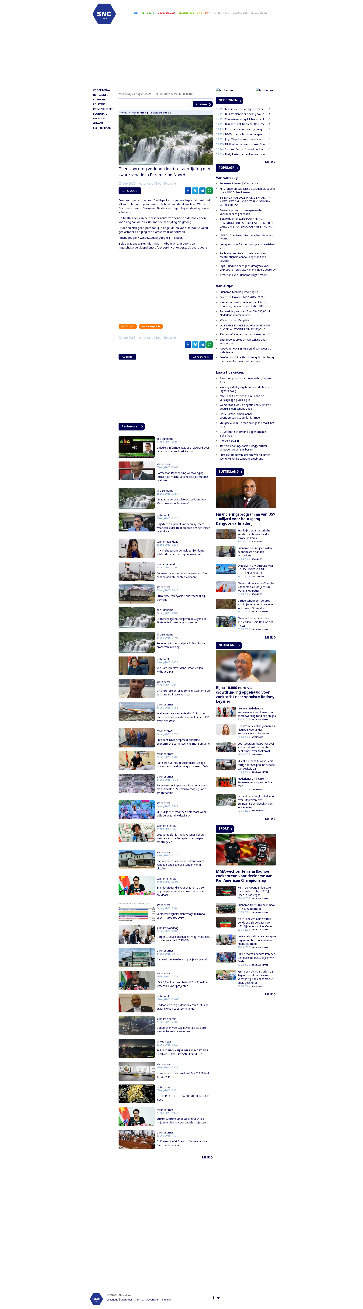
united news (164, 1041)
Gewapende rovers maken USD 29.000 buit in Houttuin (183, 1075)
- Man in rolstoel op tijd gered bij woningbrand (242, 109)
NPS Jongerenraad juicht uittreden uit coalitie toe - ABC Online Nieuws (247, 190)
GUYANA (98, 123)
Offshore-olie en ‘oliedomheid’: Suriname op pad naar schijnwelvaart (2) (183, 692)
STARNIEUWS (186, 13)
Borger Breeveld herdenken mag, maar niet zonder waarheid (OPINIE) (183, 938)
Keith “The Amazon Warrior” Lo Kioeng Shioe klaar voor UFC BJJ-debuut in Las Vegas (255, 922)
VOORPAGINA (101, 90)
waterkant (163, 515)
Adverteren (152, 1299)
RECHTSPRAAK (102, 128)
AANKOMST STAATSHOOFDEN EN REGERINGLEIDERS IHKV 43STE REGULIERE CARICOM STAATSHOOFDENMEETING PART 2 (247, 224)
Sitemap (166, 1299)
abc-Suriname (165, 438)
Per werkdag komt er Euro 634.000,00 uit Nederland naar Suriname (245, 313)
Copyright (112, 1299)
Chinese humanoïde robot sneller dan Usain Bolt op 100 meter (256, 621)
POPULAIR (99, 99)
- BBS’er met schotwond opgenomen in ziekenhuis (242, 134)
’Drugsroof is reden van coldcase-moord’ (244, 334)
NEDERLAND (228, 645)
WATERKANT (240, 13)
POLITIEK (99, 104)
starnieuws (163, 464)
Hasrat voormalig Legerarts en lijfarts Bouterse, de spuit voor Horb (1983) (243, 304)
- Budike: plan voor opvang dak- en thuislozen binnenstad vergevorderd (242, 114)
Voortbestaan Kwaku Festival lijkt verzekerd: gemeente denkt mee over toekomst (256, 747)
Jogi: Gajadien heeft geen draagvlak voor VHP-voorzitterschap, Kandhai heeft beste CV (248, 267)
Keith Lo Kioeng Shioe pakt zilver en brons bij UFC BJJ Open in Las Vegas (254, 891)
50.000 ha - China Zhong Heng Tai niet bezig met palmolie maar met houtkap (247, 359)
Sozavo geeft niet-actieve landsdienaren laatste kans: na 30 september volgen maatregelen (181, 838)
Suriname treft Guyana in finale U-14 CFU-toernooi (257, 906)
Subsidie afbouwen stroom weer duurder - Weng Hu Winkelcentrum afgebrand (245, 456)
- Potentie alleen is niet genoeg (239, 129)
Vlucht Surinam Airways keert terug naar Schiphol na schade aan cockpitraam (256, 764)
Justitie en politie (160, 112)
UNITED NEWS (221, 13)
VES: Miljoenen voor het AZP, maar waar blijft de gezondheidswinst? (181, 813)
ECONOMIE (100, 113)
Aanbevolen (130, 426)
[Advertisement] (181, 58)
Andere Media (259, 13)
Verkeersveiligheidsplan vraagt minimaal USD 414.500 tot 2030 (181, 915)
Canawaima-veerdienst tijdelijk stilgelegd (182, 959)
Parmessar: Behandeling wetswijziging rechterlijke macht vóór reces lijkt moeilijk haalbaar (182, 476)
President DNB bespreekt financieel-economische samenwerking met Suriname (183, 741)
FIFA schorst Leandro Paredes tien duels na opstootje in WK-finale (256, 957)
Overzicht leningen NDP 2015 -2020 (242, 297)
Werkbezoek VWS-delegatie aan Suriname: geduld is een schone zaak (245, 406)
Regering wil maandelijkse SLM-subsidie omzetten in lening (181, 645)
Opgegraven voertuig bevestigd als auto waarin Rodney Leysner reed (181, 1029)
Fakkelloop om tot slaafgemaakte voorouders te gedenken (241, 212)
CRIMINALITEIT (103, 109)
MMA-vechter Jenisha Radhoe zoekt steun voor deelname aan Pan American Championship (244, 876)
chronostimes (165, 704)
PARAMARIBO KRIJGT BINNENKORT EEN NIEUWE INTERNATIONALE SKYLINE (182, 1052)
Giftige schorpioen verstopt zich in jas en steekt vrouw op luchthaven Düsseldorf (256, 604)
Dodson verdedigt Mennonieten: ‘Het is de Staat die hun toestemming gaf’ (183, 1007)
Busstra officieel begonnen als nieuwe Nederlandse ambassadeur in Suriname (256, 729)
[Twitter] (218, 1297)
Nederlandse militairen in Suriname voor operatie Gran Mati (255, 782)
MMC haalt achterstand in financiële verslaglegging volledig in (242, 398)
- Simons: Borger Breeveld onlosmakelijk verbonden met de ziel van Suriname (242, 149)
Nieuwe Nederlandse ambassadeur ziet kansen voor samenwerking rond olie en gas (257, 712)
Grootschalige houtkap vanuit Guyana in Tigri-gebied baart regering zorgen (181, 620)
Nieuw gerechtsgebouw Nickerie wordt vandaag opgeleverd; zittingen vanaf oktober (180, 864)
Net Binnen (139, 112)
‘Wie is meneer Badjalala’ (235, 320)
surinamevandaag (167, 541)
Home (123, 112)
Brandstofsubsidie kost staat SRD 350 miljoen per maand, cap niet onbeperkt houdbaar (180, 891)
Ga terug (127, 356)
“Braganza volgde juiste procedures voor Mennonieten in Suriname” (182, 501)
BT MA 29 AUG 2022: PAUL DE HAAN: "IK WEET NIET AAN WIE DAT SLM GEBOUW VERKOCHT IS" (245, 201)
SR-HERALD (148, 13)
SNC (136, 13)
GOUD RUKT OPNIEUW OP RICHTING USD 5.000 (183, 1098)
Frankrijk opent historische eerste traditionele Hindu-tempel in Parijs (254, 534)
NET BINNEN (100, 94)
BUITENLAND (229, 471)
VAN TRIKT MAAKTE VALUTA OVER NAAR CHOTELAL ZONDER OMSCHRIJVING (245, 327)
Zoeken (201, 104)
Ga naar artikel (201, 356)
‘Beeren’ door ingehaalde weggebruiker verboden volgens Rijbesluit (243, 447)
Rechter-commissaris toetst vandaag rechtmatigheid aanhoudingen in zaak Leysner (243, 257)
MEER (206, 1157)
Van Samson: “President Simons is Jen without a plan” (180, 670)
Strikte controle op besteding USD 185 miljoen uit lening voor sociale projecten (181, 1120)
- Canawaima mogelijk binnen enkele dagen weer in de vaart (242, 119)
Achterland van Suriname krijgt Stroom (244, 275)
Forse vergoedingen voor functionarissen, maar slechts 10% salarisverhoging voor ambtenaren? (182, 789)
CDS (199, 13)
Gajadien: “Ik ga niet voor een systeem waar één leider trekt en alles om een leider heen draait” (183, 527)
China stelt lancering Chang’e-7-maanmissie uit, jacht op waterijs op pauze (256, 586)
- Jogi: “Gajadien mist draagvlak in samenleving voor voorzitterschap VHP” (242, 139)
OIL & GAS (99, 118)
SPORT (224, 828)
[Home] (104, 14)
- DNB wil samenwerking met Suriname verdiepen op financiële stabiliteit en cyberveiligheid (242, 144)
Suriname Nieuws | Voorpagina (239, 183)
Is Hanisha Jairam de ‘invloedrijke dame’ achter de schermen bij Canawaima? (181, 552)
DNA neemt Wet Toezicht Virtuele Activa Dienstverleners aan (182, 1143)
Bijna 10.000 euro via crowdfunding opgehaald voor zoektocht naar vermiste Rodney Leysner (245, 694)
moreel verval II (229, 440)
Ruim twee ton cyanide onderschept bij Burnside (181, 597)
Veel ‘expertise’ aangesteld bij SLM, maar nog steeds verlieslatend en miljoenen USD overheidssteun (183, 717)
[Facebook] (213, 1297)
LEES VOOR (129, 191)
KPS (207, 13)
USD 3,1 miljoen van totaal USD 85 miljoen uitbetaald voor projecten (183, 984)
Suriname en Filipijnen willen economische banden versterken (255, 551)
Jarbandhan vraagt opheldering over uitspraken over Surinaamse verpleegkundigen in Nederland (256, 801)
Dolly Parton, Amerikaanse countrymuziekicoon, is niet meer (240, 416)
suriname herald (166, 564)
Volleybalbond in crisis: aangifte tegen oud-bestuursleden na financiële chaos (257, 940)
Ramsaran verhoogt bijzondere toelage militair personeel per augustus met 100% (182, 764)
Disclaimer (126, 1299)
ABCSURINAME (166, 13)
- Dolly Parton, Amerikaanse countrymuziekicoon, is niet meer (242, 154)
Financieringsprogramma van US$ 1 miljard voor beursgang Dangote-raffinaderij (245, 519)
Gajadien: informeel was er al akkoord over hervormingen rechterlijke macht (183, 449)
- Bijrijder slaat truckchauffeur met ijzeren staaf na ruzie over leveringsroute (242, 124)
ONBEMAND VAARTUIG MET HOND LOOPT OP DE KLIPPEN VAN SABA (255, 569)
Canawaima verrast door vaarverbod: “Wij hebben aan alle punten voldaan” (182, 575)
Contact (139, 1299)
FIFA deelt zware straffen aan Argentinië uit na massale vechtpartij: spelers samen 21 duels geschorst (256, 977)
